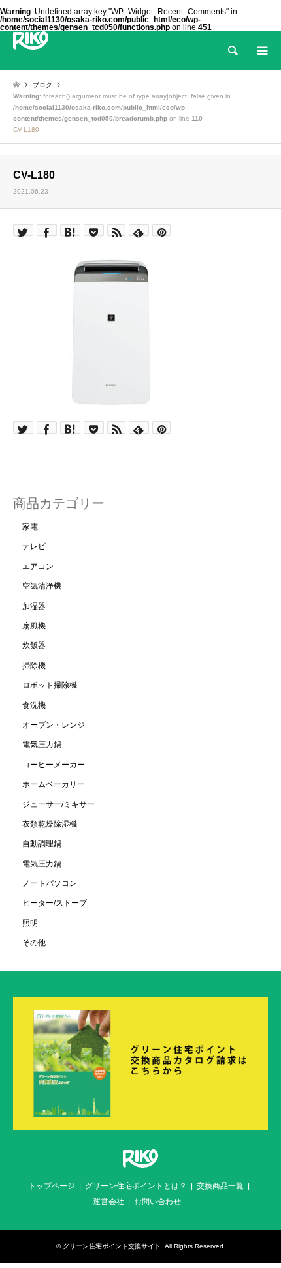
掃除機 (34, 665)
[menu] (261, 50)
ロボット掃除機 (49, 685)
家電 (30, 526)
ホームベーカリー (53, 784)
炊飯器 (34, 645)
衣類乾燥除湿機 (49, 824)
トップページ (51, 1185)
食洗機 (34, 705)
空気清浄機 (41, 586)
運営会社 (108, 1201)
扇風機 (34, 625)
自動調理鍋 (41, 843)
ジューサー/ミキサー (58, 804)
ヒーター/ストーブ (54, 902)
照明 (30, 923)
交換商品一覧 (220, 1185)
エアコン (38, 566)
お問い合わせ (157, 1201)
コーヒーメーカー (53, 764)
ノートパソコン (49, 883)
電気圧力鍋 (41, 744)
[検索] (232, 50)
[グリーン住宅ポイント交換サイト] (30, 39)
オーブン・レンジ (53, 725)
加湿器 (34, 606)
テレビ (34, 546)
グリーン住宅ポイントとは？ (136, 1185)
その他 (34, 942)
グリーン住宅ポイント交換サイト (112, 1246)
